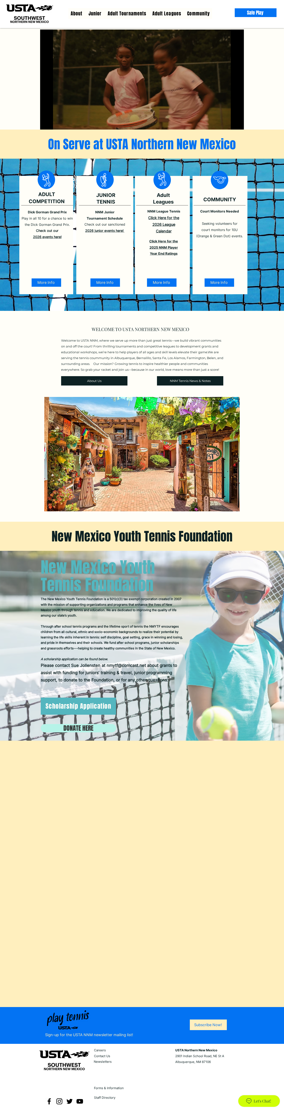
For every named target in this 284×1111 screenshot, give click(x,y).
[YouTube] (80, 1094)
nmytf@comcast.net (126, 665)
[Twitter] (69, 1094)
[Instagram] (59, 1094)
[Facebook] (49, 1094)
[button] (166, 13)
